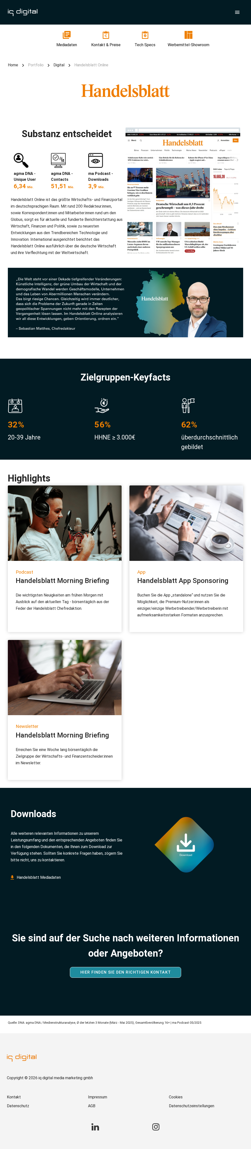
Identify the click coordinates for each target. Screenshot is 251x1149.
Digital (58, 65)
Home (13, 65)
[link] (66, 39)
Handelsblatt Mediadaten (39, 877)
